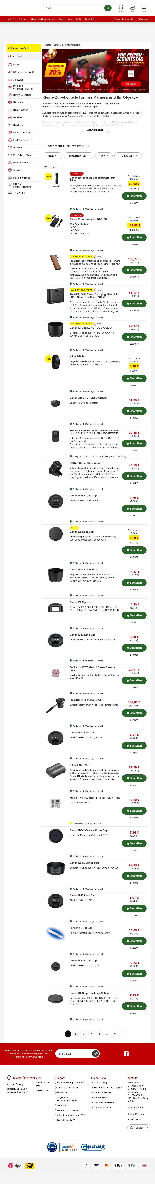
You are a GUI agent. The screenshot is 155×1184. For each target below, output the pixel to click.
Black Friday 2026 (66, 1120)
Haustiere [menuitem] (18, 124)
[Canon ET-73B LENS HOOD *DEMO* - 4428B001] (56, 329)
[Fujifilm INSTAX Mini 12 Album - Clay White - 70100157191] (56, 803)
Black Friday (91, 19)
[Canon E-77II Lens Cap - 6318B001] (56, 966)
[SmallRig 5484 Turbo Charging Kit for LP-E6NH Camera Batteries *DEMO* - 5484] (56, 296)
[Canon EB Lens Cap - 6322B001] (56, 534)
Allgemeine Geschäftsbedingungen (68, 1099)
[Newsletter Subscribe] (95, 1053)
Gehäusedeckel (70, 106)
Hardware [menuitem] (18, 102)
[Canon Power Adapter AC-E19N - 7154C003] (56, 221)
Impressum (135, 1118)
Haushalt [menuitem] (17, 117)
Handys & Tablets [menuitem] (22, 94)
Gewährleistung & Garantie (70, 1082)
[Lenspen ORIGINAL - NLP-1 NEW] (56, 933)
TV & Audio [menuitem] (19, 192)
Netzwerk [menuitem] (17, 147)
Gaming (23, 19)
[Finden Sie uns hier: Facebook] (126, 1054)
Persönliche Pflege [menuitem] (22, 155)
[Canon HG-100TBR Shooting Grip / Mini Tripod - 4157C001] (56, 180)
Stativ (45, 115)
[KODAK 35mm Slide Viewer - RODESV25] (56, 469)
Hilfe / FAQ (62, 1092)
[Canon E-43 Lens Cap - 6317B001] (56, 901)
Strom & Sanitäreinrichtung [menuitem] (22, 185)
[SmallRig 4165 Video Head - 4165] (56, 705)
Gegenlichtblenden (51, 106)
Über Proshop (137, 1113)
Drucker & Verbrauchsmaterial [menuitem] (23, 87)
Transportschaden (103, 1107)
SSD (78, 19)
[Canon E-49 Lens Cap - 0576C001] (56, 640)
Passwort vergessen (104, 1102)
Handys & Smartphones (43, 19)
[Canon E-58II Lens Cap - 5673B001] (56, 501)
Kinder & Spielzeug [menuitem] (22, 139)
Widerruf (61, 1105)
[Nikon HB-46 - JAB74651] (56, 362)
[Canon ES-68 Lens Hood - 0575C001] (56, 868)
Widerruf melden (103, 1092)
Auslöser (70, 103)
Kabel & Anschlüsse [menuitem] (23, 132)
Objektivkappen (90, 106)
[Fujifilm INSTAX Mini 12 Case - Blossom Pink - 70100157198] (56, 673)
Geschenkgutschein (123, 19)
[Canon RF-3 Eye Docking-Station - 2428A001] (56, 999)
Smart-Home (65, 19)
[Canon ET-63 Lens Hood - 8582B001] (56, 575)
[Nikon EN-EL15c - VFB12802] (56, 771)
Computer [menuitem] (18, 79)
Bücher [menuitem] (16, 64)
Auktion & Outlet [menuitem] (21, 48)
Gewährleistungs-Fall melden (108, 1087)
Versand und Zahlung (68, 1087)
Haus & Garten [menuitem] (20, 109)
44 (115, 1033)
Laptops (10, 19)
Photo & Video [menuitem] (20, 162)
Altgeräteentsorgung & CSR (71, 1115)
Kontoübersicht (101, 1097)
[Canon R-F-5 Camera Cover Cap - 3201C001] (56, 836)
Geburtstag (143, 19)
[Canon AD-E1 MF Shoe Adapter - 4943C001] (56, 403)
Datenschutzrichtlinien (68, 1110)
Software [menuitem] (17, 170)
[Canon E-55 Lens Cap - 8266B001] (56, 738)
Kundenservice (135, 1107)
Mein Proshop (100, 1082)
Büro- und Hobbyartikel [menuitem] (24, 72)
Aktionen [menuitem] (17, 56)
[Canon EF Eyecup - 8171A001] (56, 608)
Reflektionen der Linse (96, 122)
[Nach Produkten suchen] (108, 8)
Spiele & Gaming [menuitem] (21, 177)
